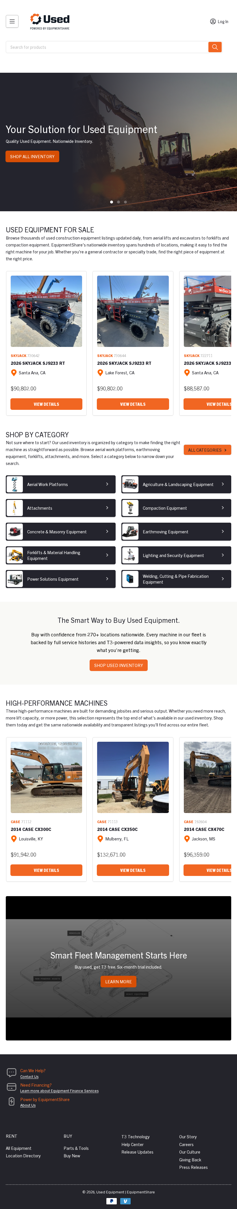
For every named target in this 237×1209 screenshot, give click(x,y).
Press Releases (193, 1167)
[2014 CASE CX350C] (133, 777)
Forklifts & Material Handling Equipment (53, 555)
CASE (15, 821)
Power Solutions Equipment (53, 579)
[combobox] (114, 47)
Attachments (39, 508)
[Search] (215, 47)
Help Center (132, 1144)
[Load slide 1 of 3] (111, 202)
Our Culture (189, 1151)
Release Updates (137, 1151)
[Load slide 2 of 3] (118, 202)
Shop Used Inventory (118, 665)
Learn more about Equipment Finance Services (59, 1090)
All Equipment (19, 1148)
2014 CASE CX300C (31, 829)
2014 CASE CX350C (117, 829)
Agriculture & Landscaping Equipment (178, 484)
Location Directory (23, 1155)
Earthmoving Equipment (165, 531)
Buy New (72, 1155)
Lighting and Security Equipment (173, 555)
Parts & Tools (76, 1148)
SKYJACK (18, 355)
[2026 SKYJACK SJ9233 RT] (46, 311)
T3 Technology (135, 1136)
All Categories (205, 450)
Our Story (188, 1136)
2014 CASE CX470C (204, 829)
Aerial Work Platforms (47, 484)
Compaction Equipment (165, 508)
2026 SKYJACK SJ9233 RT (38, 363)
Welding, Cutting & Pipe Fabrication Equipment (176, 578)
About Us (28, 1105)
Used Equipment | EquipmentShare (125, 1191)
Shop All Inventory (32, 156)
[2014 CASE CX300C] (46, 777)
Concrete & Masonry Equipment (57, 531)
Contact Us (29, 1076)
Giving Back (190, 1159)
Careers (186, 1144)
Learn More (118, 981)
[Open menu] (12, 21)
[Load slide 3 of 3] (125, 202)
